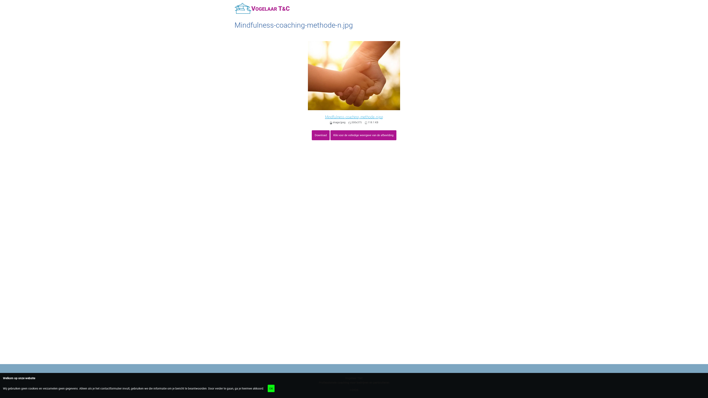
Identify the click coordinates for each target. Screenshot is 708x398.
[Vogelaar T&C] (262, 8)
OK (271, 388)
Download (321, 135)
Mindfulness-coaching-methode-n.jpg (354, 116)
